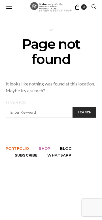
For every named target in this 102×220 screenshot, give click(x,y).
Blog (66, 148)
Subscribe (26, 155)
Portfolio (17, 148)
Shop (44, 148)
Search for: (16, 102)
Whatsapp (59, 155)
